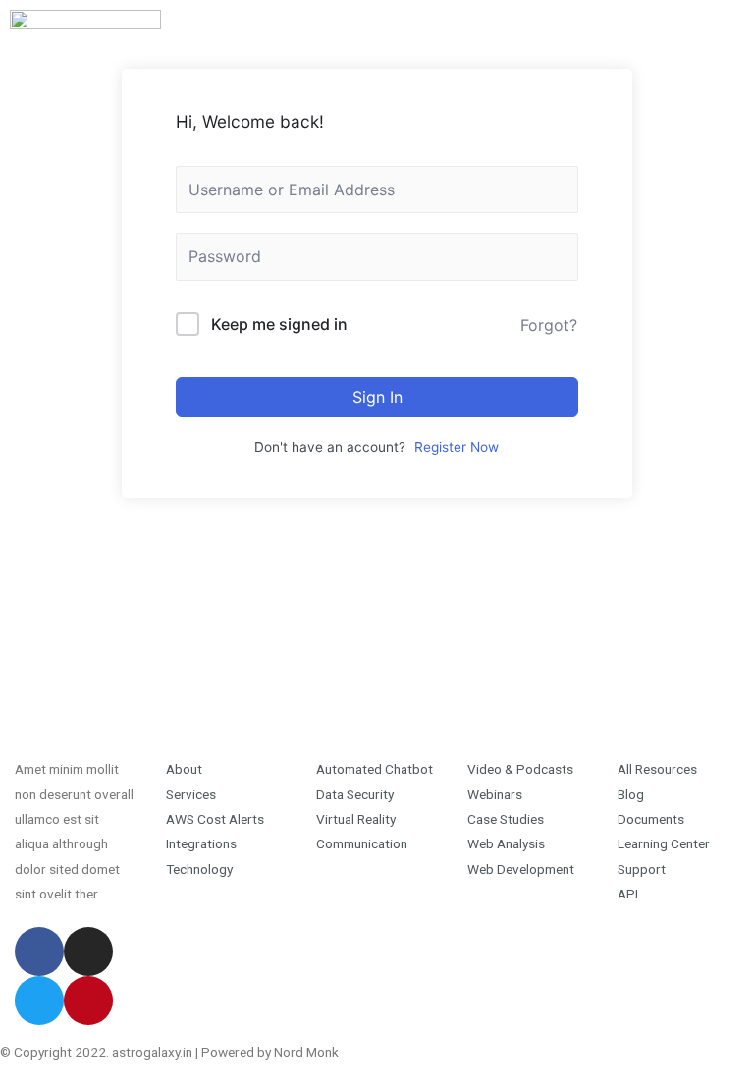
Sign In (377, 397)
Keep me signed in (279, 324)
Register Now (456, 447)
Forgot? (548, 325)
